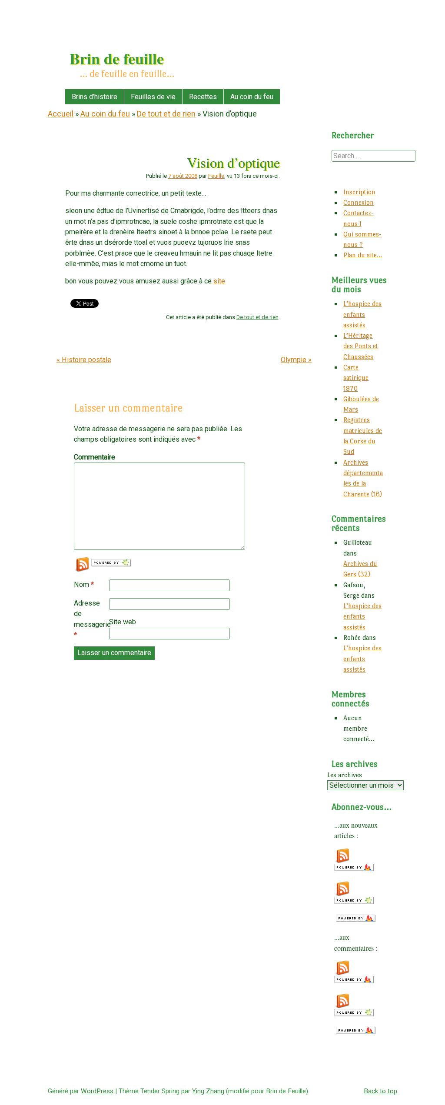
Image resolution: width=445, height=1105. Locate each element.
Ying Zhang (208, 1091)
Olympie (296, 360)
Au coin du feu (251, 97)
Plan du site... (362, 255)
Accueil (60, 113)
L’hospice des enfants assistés (362, 314)
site (218, 281)
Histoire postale (83, 360)
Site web (122, 622)
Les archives (344, 775)
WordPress (97, 1091)
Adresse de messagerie (91, 619)
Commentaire (92, 457)
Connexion (358, 202)
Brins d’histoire (94, 97)
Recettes (203, 97)
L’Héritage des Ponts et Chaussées (360, 346)
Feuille (216, 176)
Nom (84, 584)
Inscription (359, 192)
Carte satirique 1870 (356, 377)
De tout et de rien (166, 113)
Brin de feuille (117, 58)
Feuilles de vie (153, 97)
